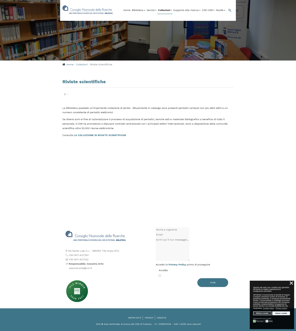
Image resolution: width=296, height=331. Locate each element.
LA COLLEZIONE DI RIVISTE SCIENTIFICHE (99, 135)
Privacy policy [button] (281, 308)
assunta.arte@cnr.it (80, 268)
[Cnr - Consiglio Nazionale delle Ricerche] (88, 10)
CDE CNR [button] (207, 10)
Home (126, 10)
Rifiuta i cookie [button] (262, 313)
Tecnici (260, 321)
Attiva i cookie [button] (281, 313)
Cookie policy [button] (268, 308)
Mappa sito (134, 317)
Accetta (163, 270)
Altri (270, 321)
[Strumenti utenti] (66, 94)
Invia (213, 282)
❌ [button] (291, 283)
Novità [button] (219, 10)
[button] (138, 10)
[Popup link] (229, 10)
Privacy (149, 317)
